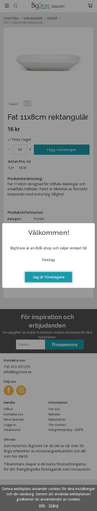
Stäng (53, 505)
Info (42, 505)
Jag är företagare (49, 277)
